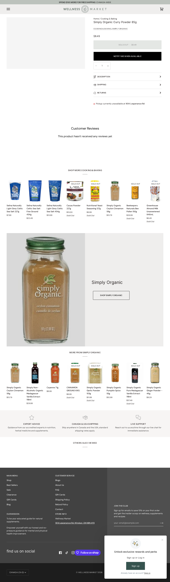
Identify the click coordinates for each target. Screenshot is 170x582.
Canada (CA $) (16, 572)
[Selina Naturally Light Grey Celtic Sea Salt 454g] (55, 190)
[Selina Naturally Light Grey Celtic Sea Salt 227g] (15, 190)
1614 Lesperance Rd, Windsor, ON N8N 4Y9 (75, 523)
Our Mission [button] (13, 514)
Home (96, 18)
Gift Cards (11, 499)
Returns (101, 93)
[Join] (159, 523)
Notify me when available (127, 56)
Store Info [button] (61, 514)
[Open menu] (12, 9)
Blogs (57, 480)
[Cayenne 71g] (55, 372)
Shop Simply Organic (111, 295)
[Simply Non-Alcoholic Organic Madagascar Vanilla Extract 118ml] (35, 372)
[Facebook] (60, 552)
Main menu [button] (12, 475)
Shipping (101, 84)
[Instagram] (73, 552)
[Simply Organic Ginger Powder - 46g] (155, 372)
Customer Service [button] (65, 475)
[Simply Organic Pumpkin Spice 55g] (115, 372)
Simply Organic (120, 29)
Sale (9, 490)
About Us (59, 485)
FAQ (57, 490)
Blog (9, 504)
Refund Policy (61, 504)
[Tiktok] (66, 552)
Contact (59, 509)
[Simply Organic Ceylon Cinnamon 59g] (115, 190)
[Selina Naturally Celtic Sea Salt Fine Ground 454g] (35, 190)
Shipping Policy (62, 499)
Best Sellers (12, 485)
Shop (9, 480)
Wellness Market (88, 572)
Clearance (11, 494)
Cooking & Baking (109, 18)
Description (103, 76)
